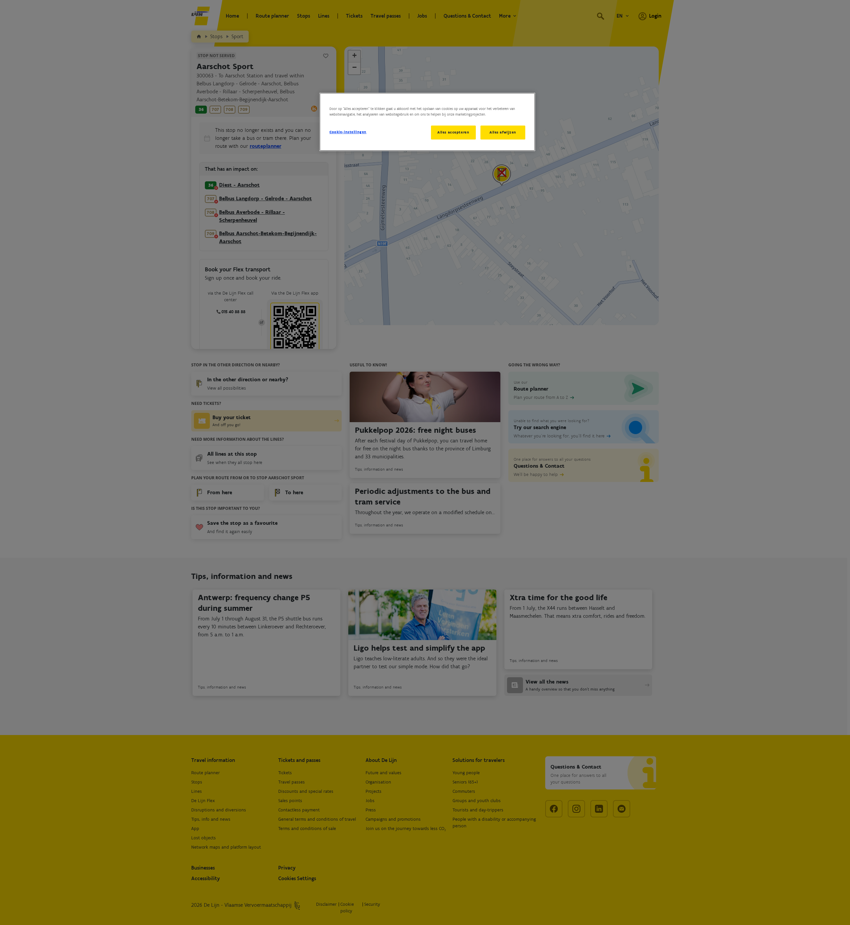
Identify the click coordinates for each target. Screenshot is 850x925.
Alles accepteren (453, 132)
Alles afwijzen (502, 132)
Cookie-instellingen (348, 132)
